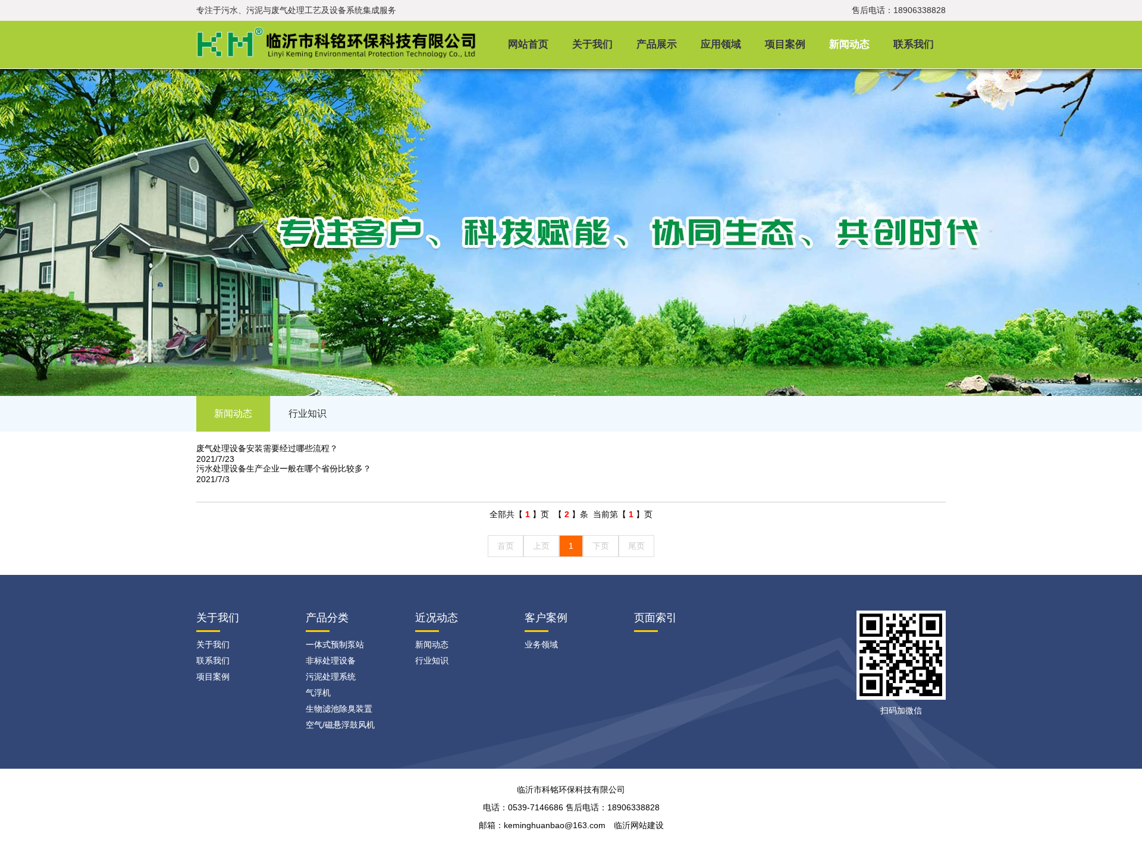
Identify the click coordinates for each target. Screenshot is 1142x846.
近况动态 (436, 618)
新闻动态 (849, 44)
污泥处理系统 (331, 676)
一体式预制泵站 (335, 644)
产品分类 (327, 618)
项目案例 (785, 44)
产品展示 (656, 44)
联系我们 (913, 44)
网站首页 (528, 44)
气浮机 (318, 692)
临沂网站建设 (639, 825)
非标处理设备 (331, 660)
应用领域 (721, 44)
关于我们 (592, 44)
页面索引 (655, 618)
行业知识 (307, 413)
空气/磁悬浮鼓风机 (340, 724)
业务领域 (541, 644)
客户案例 (546, 618)
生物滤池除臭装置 (339, 708)
